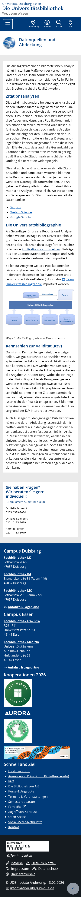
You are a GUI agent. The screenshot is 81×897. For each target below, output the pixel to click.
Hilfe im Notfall (43, 863)
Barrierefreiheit (23, 874)
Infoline (17, 863)
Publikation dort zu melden (41, 249)
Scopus (15, 207)
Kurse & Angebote (21, 791)
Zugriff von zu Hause (22, 812)
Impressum (20, 868)
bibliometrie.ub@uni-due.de (28, 502)
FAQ (11, 781)
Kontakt (13, 827)
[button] (47, 24)
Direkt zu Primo (19, 771)
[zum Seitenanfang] (73, 889)
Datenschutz (48, 868)
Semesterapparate (21, 802)
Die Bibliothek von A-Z (23, 786)
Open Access (17, 817)
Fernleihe (14, 807)
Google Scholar (21, 217)
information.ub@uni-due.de (32, 888)
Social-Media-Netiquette (25, 822)
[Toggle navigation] (8, 24)
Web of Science (21, 212)
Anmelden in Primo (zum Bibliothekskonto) (38, 776)
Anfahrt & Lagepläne (23, 607)
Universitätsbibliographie (37, 225)
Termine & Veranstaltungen (28, 797)
